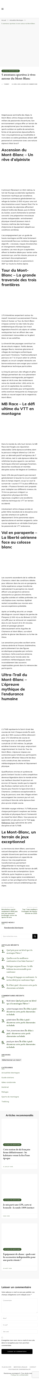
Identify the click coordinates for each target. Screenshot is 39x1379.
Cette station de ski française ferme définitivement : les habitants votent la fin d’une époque (16, 1154)
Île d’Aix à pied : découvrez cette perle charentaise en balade (21, 1011)
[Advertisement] (19, 45)
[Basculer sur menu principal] (3, 9)
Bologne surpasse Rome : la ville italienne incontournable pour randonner (19, 969)
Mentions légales (20, 1367)
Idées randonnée (9, 1082)
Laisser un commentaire (29, 84)
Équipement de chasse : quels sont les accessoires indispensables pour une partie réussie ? (19, 1257)
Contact (33, 1367)
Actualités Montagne (10, 71)
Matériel (5, 1087)
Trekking (5, 1101)
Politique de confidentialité (19, 1375)
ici (22, 135)
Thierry (6, 84)
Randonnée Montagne (13, 927)
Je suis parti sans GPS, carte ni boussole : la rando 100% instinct (18, 1206)
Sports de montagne (10, 1097)
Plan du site (6, 1367)
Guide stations (8, 1077)
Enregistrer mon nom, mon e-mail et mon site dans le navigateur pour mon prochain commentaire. (18, 1342)
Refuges (5, 1092)
